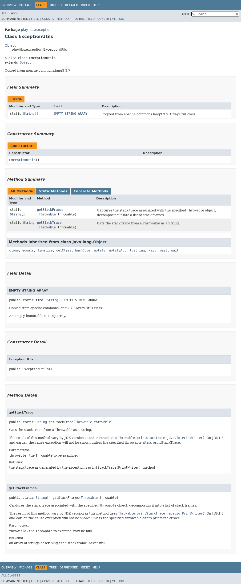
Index (85, 5)
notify (99, 250)
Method (62, 18)
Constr (48, 18)
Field (35, 18)
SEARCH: (184, 14)
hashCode (82, 250)
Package (25, 5)
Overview (8, 5)
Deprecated (69, 5)
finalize (44, 250)
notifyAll (117, 250)
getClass (63, 250)
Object (10, 45)
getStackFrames (50, 209)
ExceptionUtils (22, 160)
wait (152, 250)
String (28, 113)
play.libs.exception (36, 30)
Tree (53, 5)
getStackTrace (49, 222)
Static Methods (53, 191)
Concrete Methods (91, 191)
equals (28, 250)
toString (137, 250)
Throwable (47, 214)
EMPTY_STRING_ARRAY (70, 113)
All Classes (10, 13)
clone (14, 250)
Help (96, 5)
